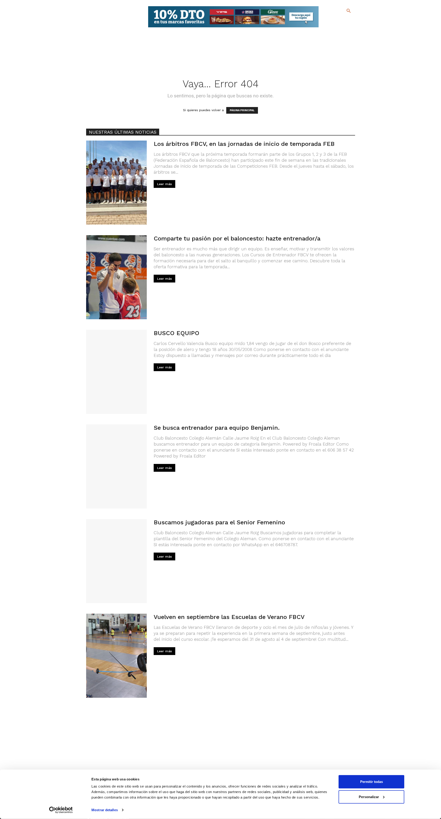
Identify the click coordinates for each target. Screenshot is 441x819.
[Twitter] (336, 20)
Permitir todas (371, 782)
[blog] (343, 20)
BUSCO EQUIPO (176, 333)
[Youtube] (345, 27)
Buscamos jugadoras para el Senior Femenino (219, 522)
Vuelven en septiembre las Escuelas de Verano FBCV (229, 616)
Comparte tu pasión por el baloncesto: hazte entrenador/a (237, 238)
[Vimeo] (337, 27)
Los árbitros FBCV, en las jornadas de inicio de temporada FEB (244, 143)
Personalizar (369, 797)
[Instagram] (351, 20)
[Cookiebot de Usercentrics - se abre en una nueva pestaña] (61, 810)
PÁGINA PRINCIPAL (242, 110)
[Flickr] (330, 27)
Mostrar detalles (104, 810)
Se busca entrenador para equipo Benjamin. (217, 427)
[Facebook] (330, 20)
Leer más (164, 184)
